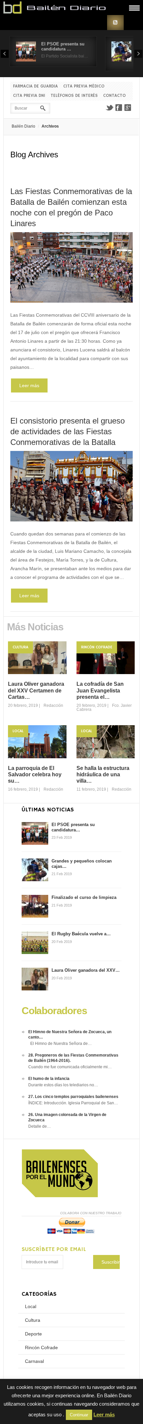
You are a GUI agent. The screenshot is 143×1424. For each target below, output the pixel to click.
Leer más (29, 385)
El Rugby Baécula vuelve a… (81, 933)
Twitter (109, 107)
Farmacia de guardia (35, 86)
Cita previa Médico (83, 86)
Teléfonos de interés (74, 96)
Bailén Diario (23, 126)
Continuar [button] (79, 1414)
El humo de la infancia (49, 1078)
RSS (115, 22)
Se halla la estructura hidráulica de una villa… (102, 774)
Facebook (118, 107)
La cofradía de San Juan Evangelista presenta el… (100, 690)
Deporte (33, 1333)
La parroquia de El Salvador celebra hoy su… (35, 774)
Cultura (20, 647)
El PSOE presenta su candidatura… (73, 827)
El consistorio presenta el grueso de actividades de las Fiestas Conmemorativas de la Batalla (67, 431)
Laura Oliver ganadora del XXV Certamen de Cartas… (36, 690)
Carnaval (34, 1361)
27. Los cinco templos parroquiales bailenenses (73, 1096)
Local (18, 731)
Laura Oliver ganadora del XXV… (86, 970)
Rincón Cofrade (96, 647)
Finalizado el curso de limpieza (84, 897)
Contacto (114, 96)
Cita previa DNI (29, 96)
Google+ (128, 107)
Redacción (53, 705)
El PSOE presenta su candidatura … (62, 46)
